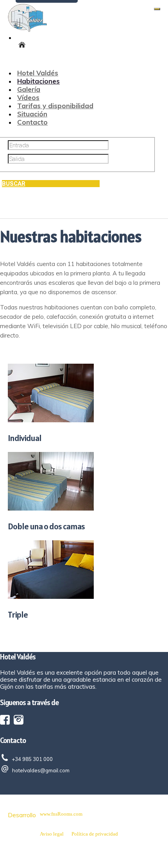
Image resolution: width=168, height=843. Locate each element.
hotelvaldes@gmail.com (41, 770)
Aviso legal (52, 834)
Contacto (32, 122)
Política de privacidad (94, 834)
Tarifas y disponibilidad (55, 106)
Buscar (13, 183)
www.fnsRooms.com (61, 814)
